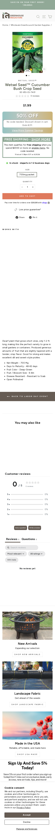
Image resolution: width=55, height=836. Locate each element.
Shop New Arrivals (27, 654)
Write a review (34, 528)
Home (5, 25)
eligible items (38, 148)
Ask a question (20, 528)
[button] (27, 494)
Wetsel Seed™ (27, 81)
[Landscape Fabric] (27, 675)
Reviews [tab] (12, 539)
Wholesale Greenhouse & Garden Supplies (30, 25)
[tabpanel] (27, 572)
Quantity (27, 182)
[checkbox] (11, 559)
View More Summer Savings (27, 130)
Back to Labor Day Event (29, 396)
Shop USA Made (27, 754)
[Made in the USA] (27, 725)
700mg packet (26, 174)
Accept (27, 815)
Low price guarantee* (30, 209)
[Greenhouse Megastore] (13, 15)
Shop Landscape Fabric (27, 704)
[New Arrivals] (27, 626)
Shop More (41, 139)
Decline (27, 822)
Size (27, 170)
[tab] (29, 539)
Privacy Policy (23, 807)
